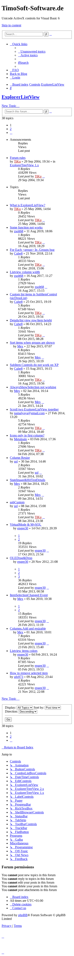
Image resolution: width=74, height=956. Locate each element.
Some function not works (26, 227)
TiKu (17, 161)
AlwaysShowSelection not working (33, 387)
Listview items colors (23, 651)
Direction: (12, 711)
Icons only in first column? (27, 435)
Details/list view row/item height (31, 320)
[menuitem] (31, 51)
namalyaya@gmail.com (29, 413)
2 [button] (11, 129)
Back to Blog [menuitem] (18, 74)
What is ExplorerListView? (27, 205)
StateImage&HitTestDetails (27, 480)
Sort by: (39, 707)
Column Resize (20, 457)
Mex (20, 346)
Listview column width (25, 272)
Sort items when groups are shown (32, 342)
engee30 (22, 528)
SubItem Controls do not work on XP (34, 365)
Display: (11, 707)
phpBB (23, 915)
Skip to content (11, 25)
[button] (11, 132)
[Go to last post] (43, 176)
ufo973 (18, 677)
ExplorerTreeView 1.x (24, 165)
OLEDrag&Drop (21, 558)
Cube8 (18, 253)
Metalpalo (20, 439)
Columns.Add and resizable (28, 628)
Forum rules (17, 157)
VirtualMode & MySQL (25, 524)
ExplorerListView (20, 97)
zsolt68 (18, 231)
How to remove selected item (29, 673)
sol (16, 461)
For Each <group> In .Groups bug (32, 249)
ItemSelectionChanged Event (29, 595)
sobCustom (17, 502)
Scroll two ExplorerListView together (34, 409)
